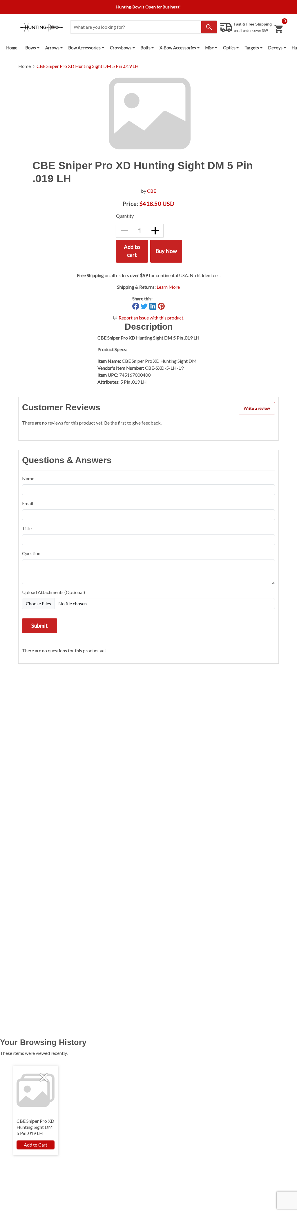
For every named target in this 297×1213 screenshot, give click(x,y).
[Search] (209, 27)
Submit (39, 625)
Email (27, 503)
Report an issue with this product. (151, 317)
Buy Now (166, 251)
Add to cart (132, 251)
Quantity (125, 216)
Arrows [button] (52, 47)
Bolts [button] (146, 47)
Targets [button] (252, 47)
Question (31, 553)
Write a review (257, 408)
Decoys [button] (275, 47)
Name (28, 478)
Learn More (168, 287)
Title (27, 528)
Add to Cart (35, 1144)
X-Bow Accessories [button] (178, 47)
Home (11, 47)
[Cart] (278, 29)
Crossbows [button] (120, 47)
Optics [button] (229, 47)
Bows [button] (31, 47)
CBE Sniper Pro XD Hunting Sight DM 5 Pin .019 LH (88, 66)
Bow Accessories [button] (84, 47)
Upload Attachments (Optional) (53, 592)
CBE (151, 191)
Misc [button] (209, 47)
